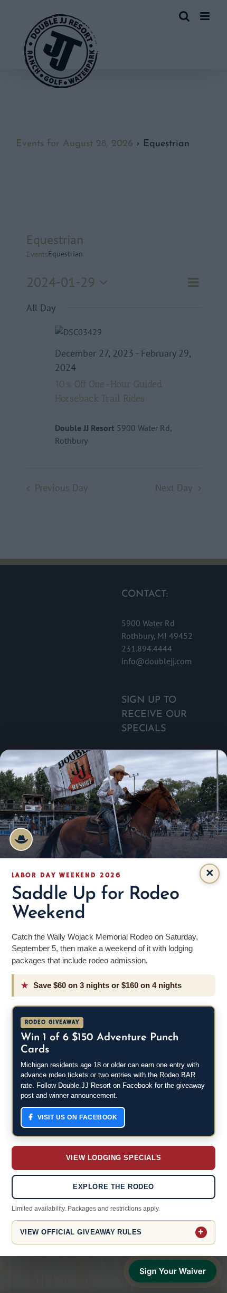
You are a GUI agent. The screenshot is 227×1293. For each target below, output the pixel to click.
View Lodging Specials (113, 1158)
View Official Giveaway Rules (81, 1232)
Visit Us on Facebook (77, 1117)
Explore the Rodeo (113, 1187)
